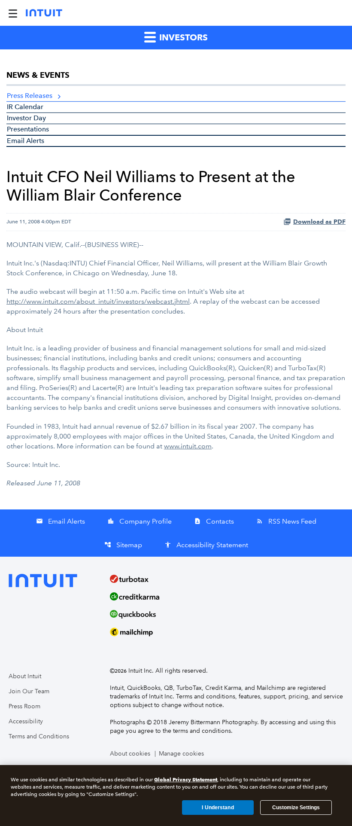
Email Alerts (25, 141)
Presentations (28, 129)
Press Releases (29, 95)
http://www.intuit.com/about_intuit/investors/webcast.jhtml (98, 301)
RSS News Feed (286, 521)
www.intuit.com (188, 446)
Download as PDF (319, 222)
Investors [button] (182, 37)
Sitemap (123, 545)
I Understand (218, 808)
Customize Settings (296, 808)
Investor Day (26, 118)
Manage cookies (181, 753)
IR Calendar (25, 107)
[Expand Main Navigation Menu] (13, 13)
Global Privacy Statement (185, 779)
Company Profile (139, 521)
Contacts (214, 521)
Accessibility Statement (206, 545)
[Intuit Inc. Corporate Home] (44, 13)
